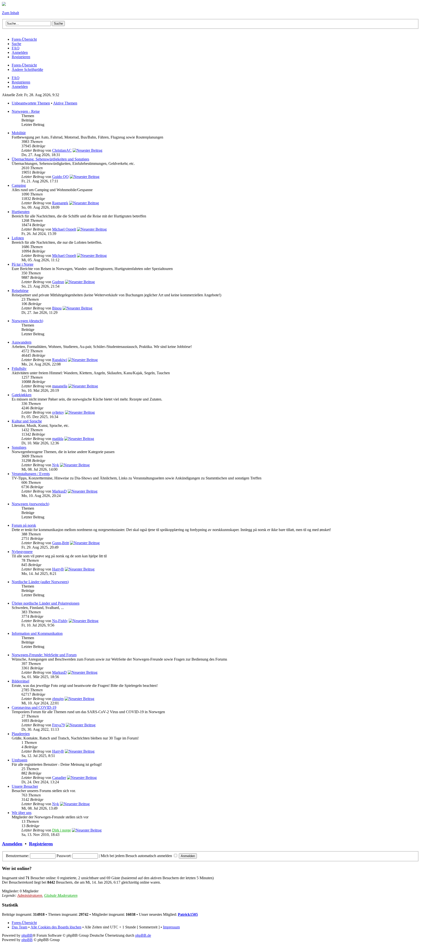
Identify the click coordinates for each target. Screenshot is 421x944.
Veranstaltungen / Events (31, 474)
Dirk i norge (61, 830)
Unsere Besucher (25, 786)
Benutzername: (17, 856)
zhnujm (58, 699)
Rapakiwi (59, 360)
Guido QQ (60, 177)
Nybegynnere (22, 552)
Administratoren (29, 895)
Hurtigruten (20, 212)
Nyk (55, 465)
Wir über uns (21, 813)
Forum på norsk (24, 525)
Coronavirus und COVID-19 (34, 707)
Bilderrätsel (20, 681)
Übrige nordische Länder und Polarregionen (45, 603)
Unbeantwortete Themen (31, 103)
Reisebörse (20, 291)
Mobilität (19, 133)
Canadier (59, 778)
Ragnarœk (60, 203)
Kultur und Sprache (27, 421)
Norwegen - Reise (26, 111)
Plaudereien (21, 734)
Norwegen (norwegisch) (30, 504)
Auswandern (21, 342)
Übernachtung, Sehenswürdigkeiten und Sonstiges (50, 159)
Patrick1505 (188, 914)
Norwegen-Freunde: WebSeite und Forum (44, 655)
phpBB (27, 935)
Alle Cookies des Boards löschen (55, 927)
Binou (57, 308)
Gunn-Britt (60, 543)
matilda (57, 439)
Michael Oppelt (64, 229)
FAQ (15, 78)
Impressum (171, 927)
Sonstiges (19, 447)
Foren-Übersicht (24, 65)
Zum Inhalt (10, 13)
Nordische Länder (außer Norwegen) (40, 582)
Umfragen (19, 760)
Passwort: (64, 856)
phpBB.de (143, 935)
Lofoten (18, 238)
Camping (19, 185)
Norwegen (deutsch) (27, 321)
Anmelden (20, 86)
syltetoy (58, 412)
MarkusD (59, 491)
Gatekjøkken (21, 395)
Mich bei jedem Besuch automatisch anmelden (137, 856)
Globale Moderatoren (60, 895)
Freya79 (58, 725)
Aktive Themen (65, 103)
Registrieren (21, 82)
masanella (59, 386)
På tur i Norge (22, 264)
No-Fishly (60, 621)
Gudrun (58, 282)
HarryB (58, 569)
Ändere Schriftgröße (27, 69)
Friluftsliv (19, 368)
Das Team (19, 927)
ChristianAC (62, 150)
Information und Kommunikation (37, 633)
